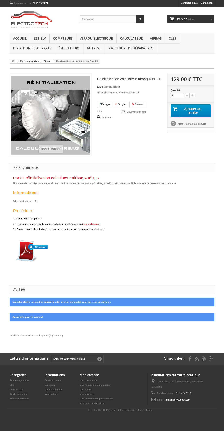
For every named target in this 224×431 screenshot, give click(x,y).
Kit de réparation (19, 394)
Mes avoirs (85, 389)
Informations (51, 394)
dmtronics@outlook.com (178, 399)
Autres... (94, 48)
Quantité (175, 90)
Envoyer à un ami (136, 112)
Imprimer (107, 117)
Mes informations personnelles (96, 398)
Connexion (207, 3)
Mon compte (89, 375)
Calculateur (131, 38)
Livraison (50, 385)
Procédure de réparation (130, 48)
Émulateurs (69, 48)
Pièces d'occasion (19, 398)
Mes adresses (87, 394)
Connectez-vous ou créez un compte (90, 302)
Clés (172, 38)
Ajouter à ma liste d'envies (191, 123)
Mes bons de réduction (92, 403)
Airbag (156, 38)
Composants (16, 389)
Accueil (20, 38)
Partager (105, 104)
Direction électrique (32, 48)
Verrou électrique (96, 38)
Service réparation (19, 380)
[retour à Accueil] (13, 61)
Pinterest (139, 104)
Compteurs (63, 38)
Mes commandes (89, 380)
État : (100, 86)
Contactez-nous (189, 3)
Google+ (122, 104)
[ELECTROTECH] (42, 19)
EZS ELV (40, 38)
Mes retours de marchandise (95, 385)
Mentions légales (54, 389)
